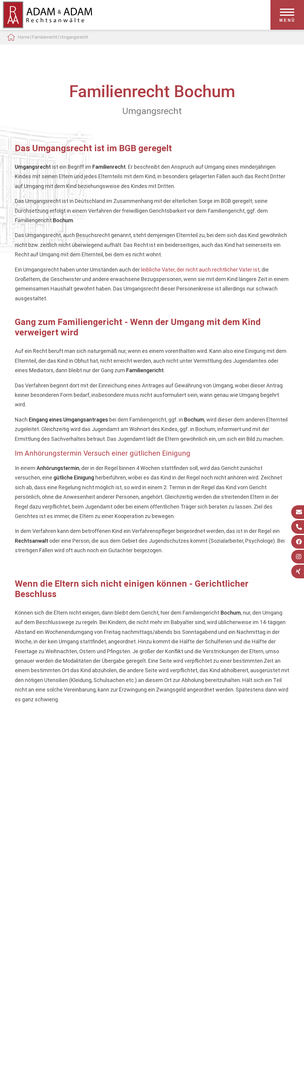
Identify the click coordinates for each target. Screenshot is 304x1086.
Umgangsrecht (74, 37)
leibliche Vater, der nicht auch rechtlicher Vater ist (200, 269)
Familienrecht (44, 37)
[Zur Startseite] (47, 26)
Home (23, 37)
